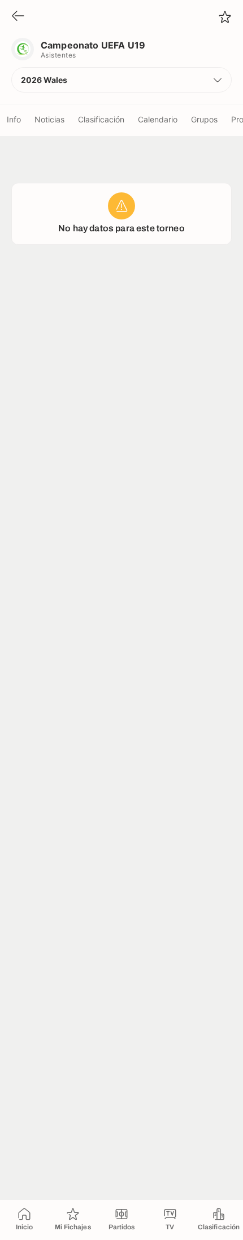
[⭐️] (225, 17)
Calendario (157, 119)
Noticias (49, 119)
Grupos (204, 119)
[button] (121, 80)
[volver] (18, 16)
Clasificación (101, 119)
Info (14, 119)
